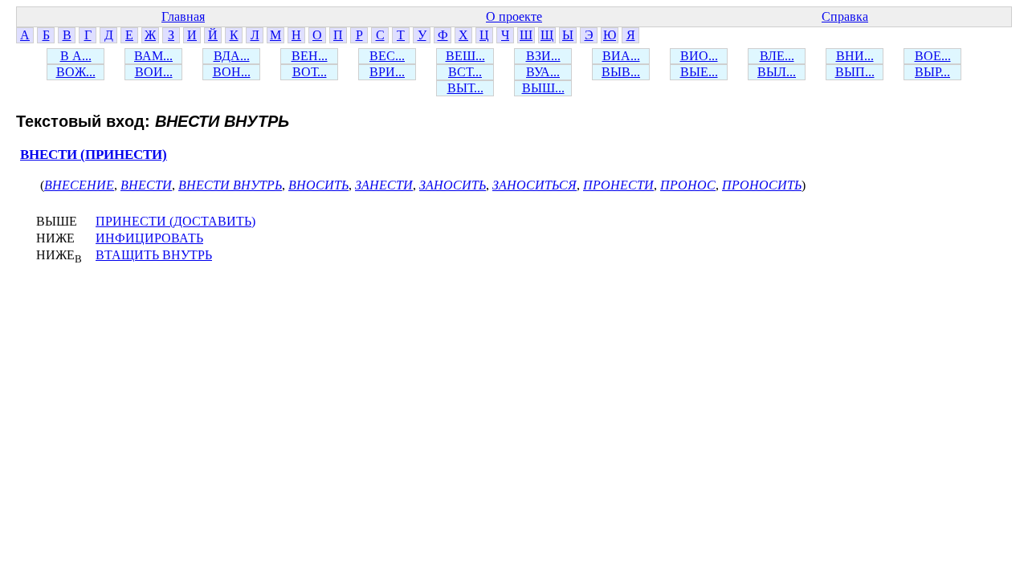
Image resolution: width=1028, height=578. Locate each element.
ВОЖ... (76, 72)
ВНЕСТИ (146, 185)
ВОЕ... (933, 56)
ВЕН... (310, 56)
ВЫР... (932, 72)
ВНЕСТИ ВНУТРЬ (230, 185)
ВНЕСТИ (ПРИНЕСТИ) (93, 154)
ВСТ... (465, 72)
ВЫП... (855, 72)
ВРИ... (387, 72)
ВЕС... (387, 56)
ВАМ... (153, 56)
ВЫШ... (543, 88)
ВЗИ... (543, 56)
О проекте (514, 16)
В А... (76, 56)
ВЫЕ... (699, 72)
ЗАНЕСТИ (384, 185)
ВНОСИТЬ (318, 185)
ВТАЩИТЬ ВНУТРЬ (154, 255)
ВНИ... (855, 56)
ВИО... (699, 56)
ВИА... (621, 56)
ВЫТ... (465, 88)
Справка (845, 16)
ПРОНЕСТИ (618, 185)
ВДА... (232, 56)
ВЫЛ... (776, 72)
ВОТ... (309, 72)
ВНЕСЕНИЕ (79, 185)
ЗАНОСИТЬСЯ (534, 185)
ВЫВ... (621, 72)
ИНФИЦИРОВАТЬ (149, 238)
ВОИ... (154, 72)
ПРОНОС (688, 185)
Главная (183, 16)
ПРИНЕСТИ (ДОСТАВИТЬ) (175, 221)
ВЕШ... (465, 56)
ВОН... (232, 72)
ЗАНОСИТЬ (452, 185)
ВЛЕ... (777, 56)
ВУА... (543, 72)
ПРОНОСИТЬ (762, 185)
